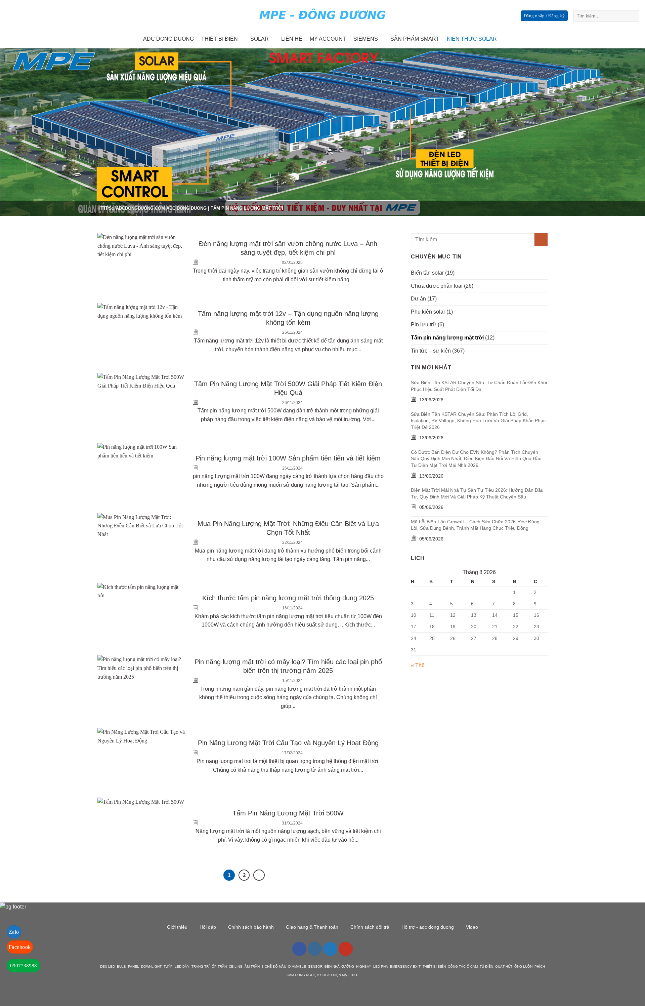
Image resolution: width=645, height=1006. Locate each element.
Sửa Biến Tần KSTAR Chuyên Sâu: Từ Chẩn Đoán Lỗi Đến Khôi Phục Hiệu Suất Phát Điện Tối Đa (479, 386)
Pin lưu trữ (423, 324)
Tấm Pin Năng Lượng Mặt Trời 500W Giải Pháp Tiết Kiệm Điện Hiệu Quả (288, 388)
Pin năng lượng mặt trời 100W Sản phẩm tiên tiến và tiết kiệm (288, 458)
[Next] (259, 875)
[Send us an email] (621, 39)
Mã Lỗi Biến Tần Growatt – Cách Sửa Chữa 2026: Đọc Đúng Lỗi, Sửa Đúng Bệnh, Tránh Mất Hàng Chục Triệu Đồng (475, 525)
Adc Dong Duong (168, 39)
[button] (544, 16)
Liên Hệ (291, 39)
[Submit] (633, 16)
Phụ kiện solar (428, 312)
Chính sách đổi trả (369, 927)
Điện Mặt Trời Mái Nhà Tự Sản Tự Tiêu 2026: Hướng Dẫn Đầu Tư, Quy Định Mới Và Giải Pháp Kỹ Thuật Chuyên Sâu (477, 493)
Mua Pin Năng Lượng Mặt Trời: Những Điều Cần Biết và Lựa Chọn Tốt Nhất (288, 528)
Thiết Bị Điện (219, 39)
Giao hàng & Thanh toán (312, 927)
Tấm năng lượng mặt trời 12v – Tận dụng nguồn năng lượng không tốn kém (288, 318)
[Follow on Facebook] (595, 39)
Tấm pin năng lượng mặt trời (447, 337)
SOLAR (259, 39)
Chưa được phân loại (437, 286)
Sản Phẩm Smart (414, 39)
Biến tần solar (427, 273)
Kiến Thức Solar (472, 39)
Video (472, 927)
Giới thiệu (177, 927)
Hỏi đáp (208, 927)
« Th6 (418, 665)
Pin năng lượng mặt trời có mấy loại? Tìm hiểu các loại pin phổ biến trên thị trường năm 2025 (288, 666)
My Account (328, 39)
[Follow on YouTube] (346, 949)
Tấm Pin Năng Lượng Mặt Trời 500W (288, 813)
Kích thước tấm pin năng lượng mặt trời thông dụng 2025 (288, 598)
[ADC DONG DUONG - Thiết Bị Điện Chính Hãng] (322, 15)
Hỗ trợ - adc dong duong (427, 927)
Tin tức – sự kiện (431, 351)
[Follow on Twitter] (612, 39)
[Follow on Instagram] (604, 39)
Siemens (365, 39)
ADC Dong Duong (186, 208)
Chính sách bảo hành (251, 927)
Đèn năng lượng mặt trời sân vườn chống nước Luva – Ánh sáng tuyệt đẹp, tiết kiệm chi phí (288, 248)
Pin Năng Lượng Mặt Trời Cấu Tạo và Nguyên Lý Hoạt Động (288, 743)
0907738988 (23, 965)
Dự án (418, 298)
